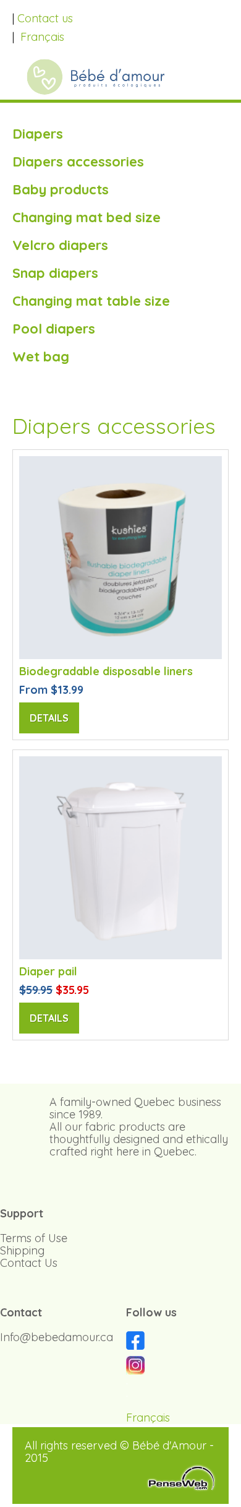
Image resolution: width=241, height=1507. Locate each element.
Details (49, 718)
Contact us (45, 18)
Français (42, 37)
